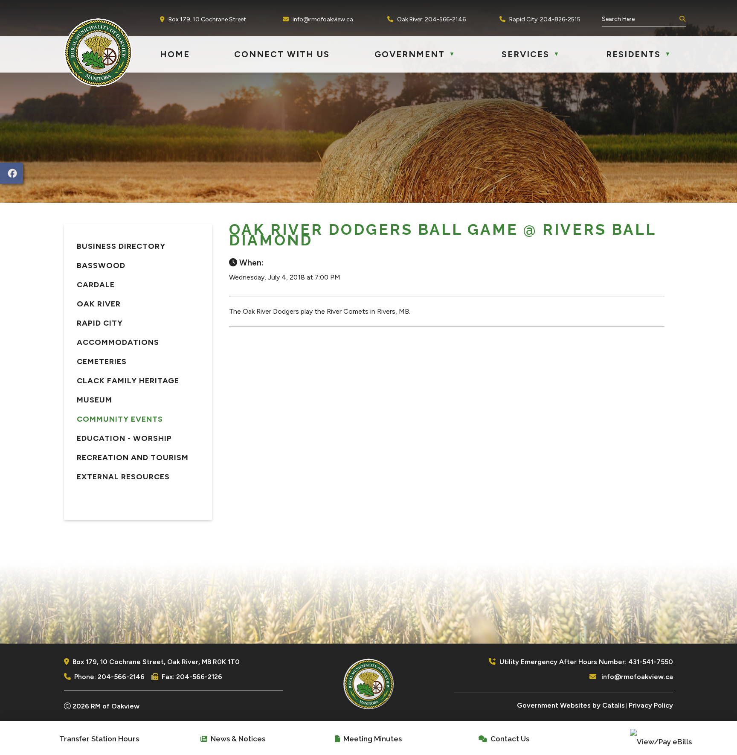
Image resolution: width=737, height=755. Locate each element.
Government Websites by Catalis (571, 705)
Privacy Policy (651, 705)
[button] (681, 19)
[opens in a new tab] (11, 173)
